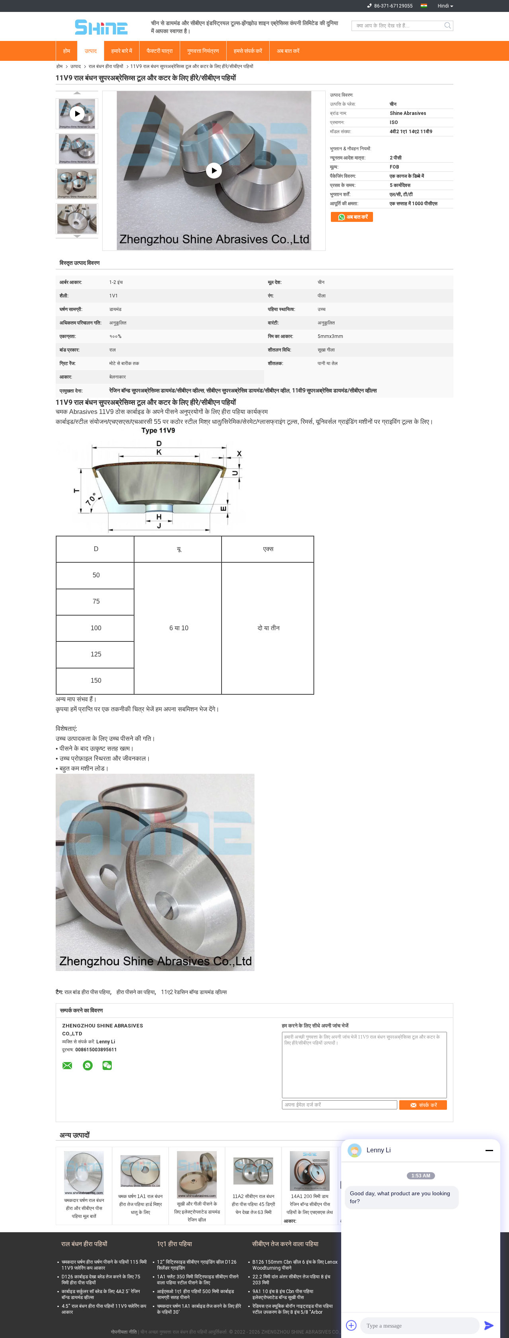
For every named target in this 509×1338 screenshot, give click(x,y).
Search (448, 26)
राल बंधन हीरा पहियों (106, 66)
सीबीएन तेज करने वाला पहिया (285, 1244)
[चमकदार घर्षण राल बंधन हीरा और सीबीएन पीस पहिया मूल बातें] (84, 1173)
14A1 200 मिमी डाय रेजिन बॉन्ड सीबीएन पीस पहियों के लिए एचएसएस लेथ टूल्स (310, 1205)
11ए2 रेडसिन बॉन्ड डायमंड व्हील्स (194, 992)
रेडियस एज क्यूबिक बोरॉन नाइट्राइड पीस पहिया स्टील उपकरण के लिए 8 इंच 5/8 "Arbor (293, 1309)
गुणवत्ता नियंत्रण (203, 51)
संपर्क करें (428, 1105)
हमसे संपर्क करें (248, 51)
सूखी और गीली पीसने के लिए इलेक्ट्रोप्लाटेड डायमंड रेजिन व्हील (197, 1212)
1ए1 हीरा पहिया (174, 1244)
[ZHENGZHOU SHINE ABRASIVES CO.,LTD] (99, 26)
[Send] (489, 1325)
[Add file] (351, 1325)
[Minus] (489, 1150)
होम (66, 51)
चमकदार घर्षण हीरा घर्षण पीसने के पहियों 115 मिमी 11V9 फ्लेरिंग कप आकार (104, 1265)
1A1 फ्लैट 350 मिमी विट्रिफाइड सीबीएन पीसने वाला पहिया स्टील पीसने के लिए (198, 1280)
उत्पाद (91, 51)
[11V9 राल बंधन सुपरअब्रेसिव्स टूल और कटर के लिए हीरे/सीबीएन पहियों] (77, 148)
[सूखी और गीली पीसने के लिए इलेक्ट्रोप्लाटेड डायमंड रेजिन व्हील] (197, 1174)
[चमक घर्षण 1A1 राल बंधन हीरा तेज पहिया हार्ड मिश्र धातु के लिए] (140, 1171)
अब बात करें (288, 51)
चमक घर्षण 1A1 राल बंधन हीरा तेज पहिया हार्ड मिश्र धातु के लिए (140, 1204)
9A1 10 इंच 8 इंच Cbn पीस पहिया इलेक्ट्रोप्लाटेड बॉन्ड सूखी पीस (283, 1294)
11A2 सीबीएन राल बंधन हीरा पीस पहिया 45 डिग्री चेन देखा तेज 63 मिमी (253, 1204)
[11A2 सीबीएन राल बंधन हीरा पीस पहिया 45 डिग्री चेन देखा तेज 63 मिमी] (253, 1171)
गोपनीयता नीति (124, 1332)
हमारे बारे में (121, 51)
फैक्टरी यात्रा (160, 51)
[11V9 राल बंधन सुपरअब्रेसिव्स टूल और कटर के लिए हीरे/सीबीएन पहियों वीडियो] (214, 171)
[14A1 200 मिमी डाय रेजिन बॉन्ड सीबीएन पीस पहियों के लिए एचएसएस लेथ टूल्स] (310, 1171)
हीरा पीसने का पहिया (136, 992)
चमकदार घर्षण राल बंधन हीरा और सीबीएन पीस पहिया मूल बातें (84, 1208)
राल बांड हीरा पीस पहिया (87, 992)
